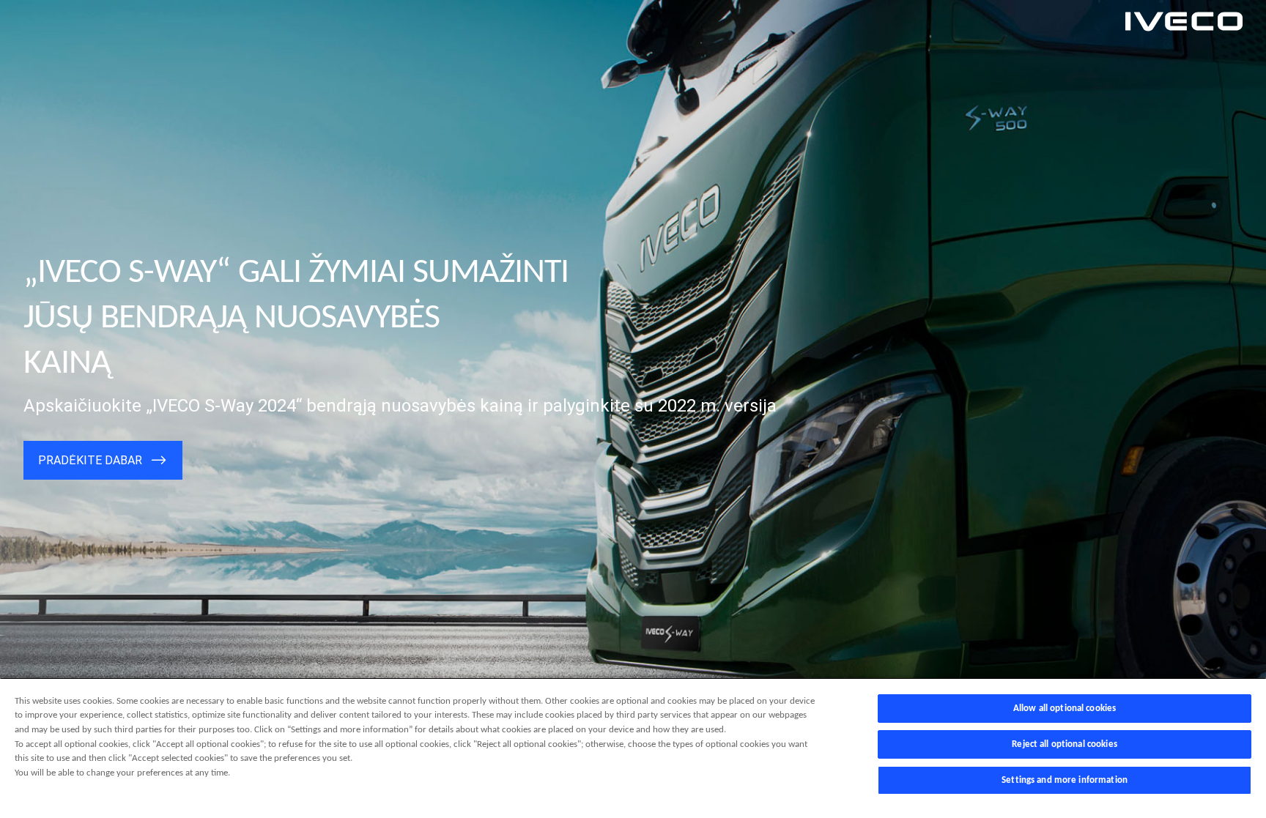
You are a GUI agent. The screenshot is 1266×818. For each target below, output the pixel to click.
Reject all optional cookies (1064, 744)
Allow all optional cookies (1064, 708)
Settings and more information (1065, 780)
